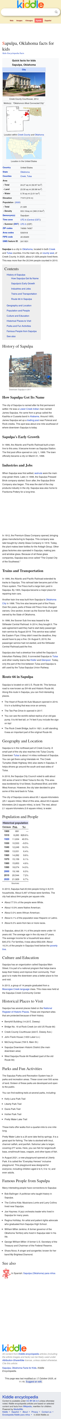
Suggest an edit (34, 1381)
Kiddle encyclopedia (28, 1353)
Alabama (34, 416)
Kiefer (33, 660)
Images (19, 20)
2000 (6, 871)
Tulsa (29, 176)
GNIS (5, 241)
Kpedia (39, 20)
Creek (23, 176)
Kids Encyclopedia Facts (13, 53)
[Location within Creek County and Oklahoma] (24, 118)
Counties (7, 176)
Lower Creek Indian (29, 408)
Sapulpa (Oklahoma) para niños (39, 1273)
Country (7, 167)
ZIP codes (7, 228)
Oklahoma (39, 134)
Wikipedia (27, 1406)
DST (16, 223)
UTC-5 (23, 223)
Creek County (24, 134)
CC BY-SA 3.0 (32, 1400)
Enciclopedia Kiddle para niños (16, 1414)
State (5, 171)
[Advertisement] (30, 31)
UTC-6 (23, 219)
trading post (33, 420)
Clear (50, 12)
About (25, 1411)
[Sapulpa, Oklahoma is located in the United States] (24, 147)
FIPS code (8, 236)
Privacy (34, 1411)
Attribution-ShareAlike (13, 1360)
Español (48, 20)
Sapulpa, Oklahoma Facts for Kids (19, 1367)
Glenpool (46, 660)
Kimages (29, 20)
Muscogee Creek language (16, 989)
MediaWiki (18, 1409)
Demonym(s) (9, 215)
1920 (6, 839)
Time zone (8, 219)
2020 (17, 202)
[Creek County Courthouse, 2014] (24, 83)
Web (11, 20)
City (24, 69)
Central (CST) (34, 219)
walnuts (38, 473)
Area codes (8, 232)
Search (56, 12)
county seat (48, 253)
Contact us (46, 1411)
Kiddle (5, 1411)
